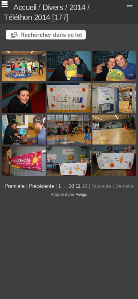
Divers (53, 7)
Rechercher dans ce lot (51, 34)
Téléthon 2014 (27, 17)
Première (15, 186)
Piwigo (81, 194)
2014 (77, 7)
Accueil (24, 7)
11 (78, 186)
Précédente (41, 186)
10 (71, 186)
